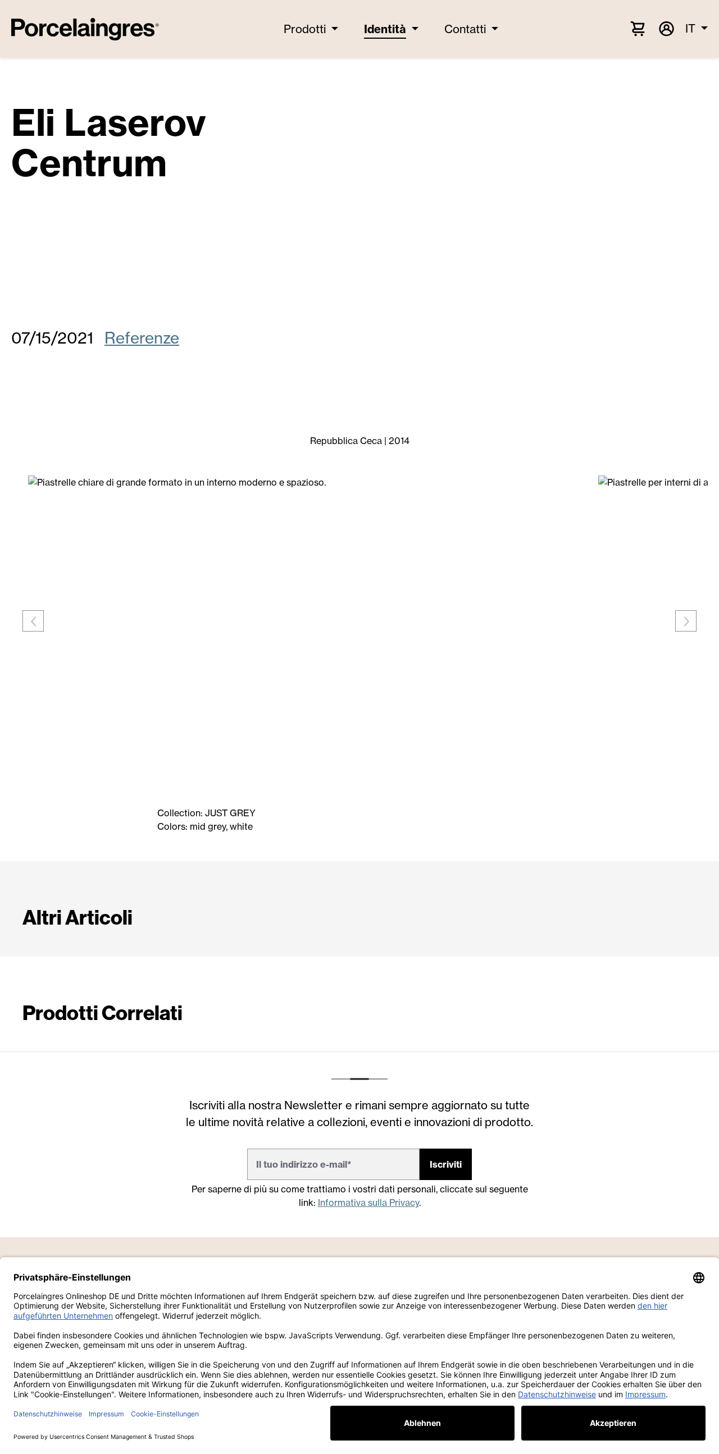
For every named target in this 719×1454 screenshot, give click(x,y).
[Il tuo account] (666, 29)
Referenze (141, 338)
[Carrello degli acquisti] (638, 28)
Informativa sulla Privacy (368, 1202)
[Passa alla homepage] (85, 29)
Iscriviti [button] (446, 1164)
